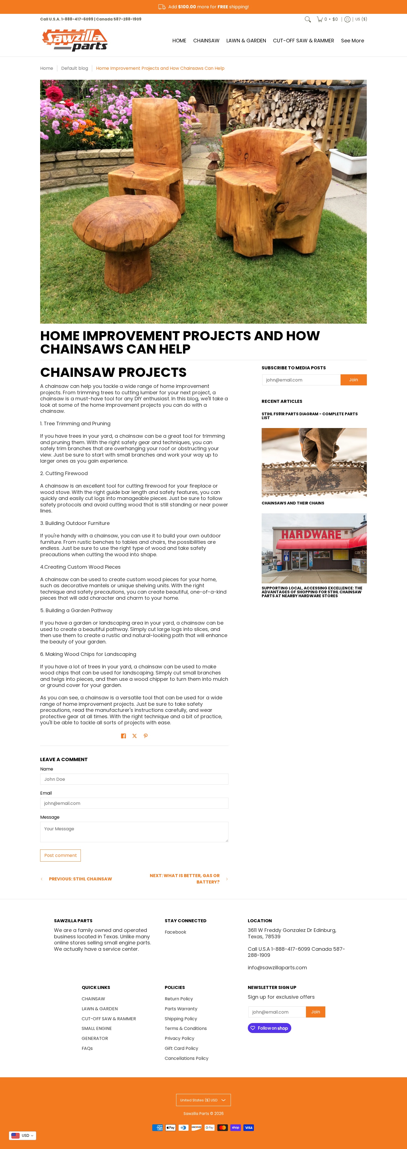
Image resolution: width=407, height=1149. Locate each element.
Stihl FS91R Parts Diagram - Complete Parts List (310, 416)
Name (46, 769)
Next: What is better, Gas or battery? (185, 879)
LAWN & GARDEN (100, 1009)
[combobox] (22, 1135)
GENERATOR (95, 1038)
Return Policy (179, 999)
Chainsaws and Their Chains (293, 503)
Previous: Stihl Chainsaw (80, 879)
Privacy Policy (179, 1038)
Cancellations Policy (186, 1058)
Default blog (74, 68)
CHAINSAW (93, 999)
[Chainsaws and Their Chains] (314, 463)
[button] (123, 736)
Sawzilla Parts (196, 1113)
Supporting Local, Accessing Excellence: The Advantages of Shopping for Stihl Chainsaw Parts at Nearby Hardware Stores (312, 592)
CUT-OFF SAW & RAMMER (109, 1019)
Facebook (175, 932)
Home (46, 68)
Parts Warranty (181, 1009)
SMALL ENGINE (97, 1028)
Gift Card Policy (181, 1048)
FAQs (87, 1048)
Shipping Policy (181, 1019)
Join (353, 380)
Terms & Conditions (186, 1028)
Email (46, 793)
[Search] (308, 19)
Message (50, 817)
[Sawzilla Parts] (74, 40)
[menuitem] (327, 19)
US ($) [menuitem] (361, 19)
